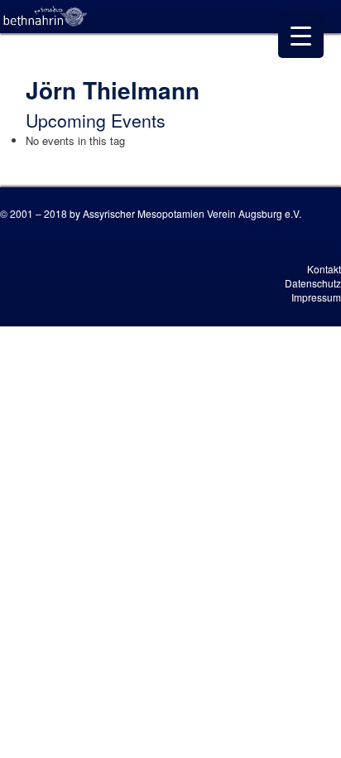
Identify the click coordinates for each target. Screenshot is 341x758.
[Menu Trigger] (301, 35)
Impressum (316, 297)
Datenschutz (313, 283)
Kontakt (324, 269)
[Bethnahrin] (45, 16)
